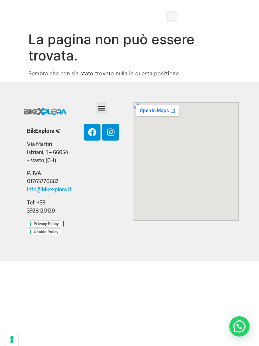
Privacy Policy (46, 223)
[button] (171, 16)
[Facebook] (92, 132)
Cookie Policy (46, 231)
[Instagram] (110, 132)
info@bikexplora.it (49, 189)
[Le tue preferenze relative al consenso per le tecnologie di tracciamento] (11, 339)
